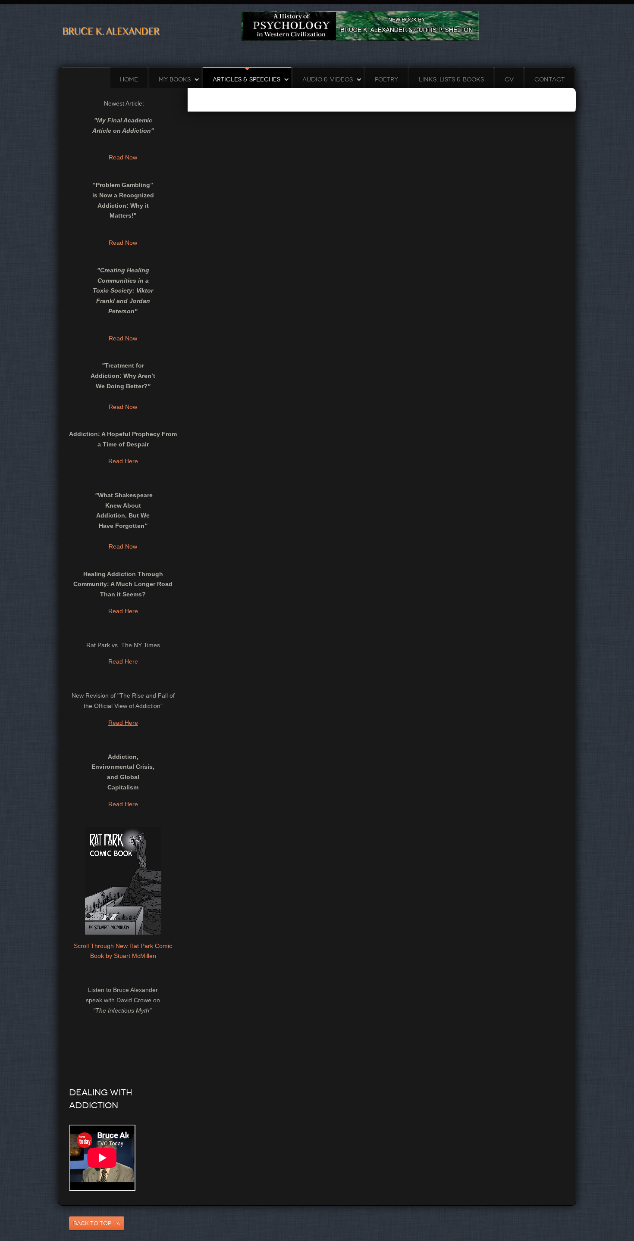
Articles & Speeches (246, 79)
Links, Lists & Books (451, 79)
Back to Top (92, 1223)
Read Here (123, 461)
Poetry (386, 79)
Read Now (123, 157)
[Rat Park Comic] (123, 879)
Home (129, 79)
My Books (175, 79)
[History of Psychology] (360, 25)
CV (509, 79)
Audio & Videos (327, 79)
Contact (549, 79)
